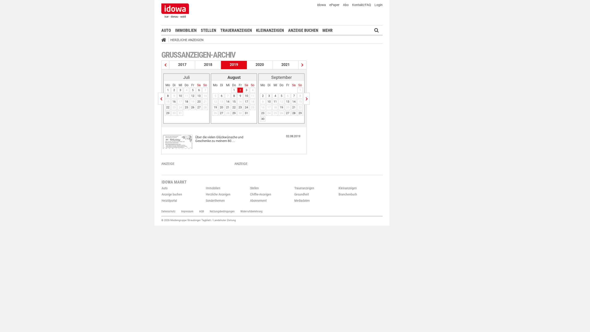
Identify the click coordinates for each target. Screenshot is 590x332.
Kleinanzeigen (270, 30)
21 (227, 107)
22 (167, 107)
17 (246, 101)
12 (192, 96)
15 (234, 101)
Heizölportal (169, 200)
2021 (285, 64)
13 (199, 96)
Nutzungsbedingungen (222, 211)
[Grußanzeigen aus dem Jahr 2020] (302, 65)
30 (262, 119)
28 (293, 113)
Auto (166, 30)
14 (227, 101)
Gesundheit (301, 194)
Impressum (187, 211)
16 (174, 101)
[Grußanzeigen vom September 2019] (307, 99)
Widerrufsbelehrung (251, 211)
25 (186, 107)
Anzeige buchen (303, 30)
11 (275, 101)
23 (240, 107)
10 (180, 96)
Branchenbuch (348, 194)
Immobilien (186, 30)
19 (215, 107)
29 (167, 113)
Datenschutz (168, 211)
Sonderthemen (215, 200)
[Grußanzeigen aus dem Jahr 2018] (165, 65)
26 (192, 107)
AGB (201, 211)
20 (199, 101)
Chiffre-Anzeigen (260, 194)
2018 (208, 64)
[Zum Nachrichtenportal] (175, 10)
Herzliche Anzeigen (187, 40)
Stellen (208, 30)
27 (199, 107)
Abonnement (258, 200)
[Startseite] (165, 40)
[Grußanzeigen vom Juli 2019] (161, 99)
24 (246, 107)
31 (246, 113)
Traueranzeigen (236, 30)
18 (186, 101)
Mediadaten (302, 200)
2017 (182, 64)
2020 (260, 64)
